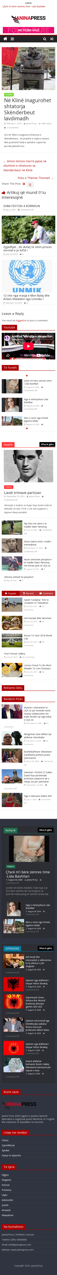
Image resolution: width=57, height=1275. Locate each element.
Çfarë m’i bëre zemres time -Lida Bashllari (24, 6)
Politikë (9, 94)
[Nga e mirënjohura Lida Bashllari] (12, 380)
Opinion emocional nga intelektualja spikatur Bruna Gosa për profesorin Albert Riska (37, 1025)
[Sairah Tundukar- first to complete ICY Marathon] (13, 597)
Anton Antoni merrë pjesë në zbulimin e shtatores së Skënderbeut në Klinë (24, 165)
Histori (9, 487)
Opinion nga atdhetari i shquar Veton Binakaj (37, 982)
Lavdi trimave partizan (22, 492)
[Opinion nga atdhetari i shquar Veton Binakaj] (13, 978)
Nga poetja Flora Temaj (36, 417)
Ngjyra (5, 1174)
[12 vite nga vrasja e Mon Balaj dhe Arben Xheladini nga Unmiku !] (27, 262)
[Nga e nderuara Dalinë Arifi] (13, 794)
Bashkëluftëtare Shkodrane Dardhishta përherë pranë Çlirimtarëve (38, 754)
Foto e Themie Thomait (36, 178)
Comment (48, 593)
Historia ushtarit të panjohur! (18, 576)
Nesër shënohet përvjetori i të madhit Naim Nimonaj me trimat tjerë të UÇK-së (38, 562)
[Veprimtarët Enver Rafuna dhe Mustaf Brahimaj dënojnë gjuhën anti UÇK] (13, 995)
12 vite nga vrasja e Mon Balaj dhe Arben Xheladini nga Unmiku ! (26, 297)
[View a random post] (51, 38)
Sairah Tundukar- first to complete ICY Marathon (36, 601)
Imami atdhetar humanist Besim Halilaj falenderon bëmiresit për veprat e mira (38, 1066)
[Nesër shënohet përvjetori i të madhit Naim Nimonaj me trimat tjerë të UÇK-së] (12, 558)
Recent (30, 593)
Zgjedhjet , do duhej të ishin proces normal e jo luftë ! (27, 248)
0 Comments (13, 127)
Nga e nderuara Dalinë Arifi (38, 795)
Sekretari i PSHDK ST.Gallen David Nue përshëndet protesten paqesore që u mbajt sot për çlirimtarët (38, 777)
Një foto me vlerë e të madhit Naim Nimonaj (35, 525)
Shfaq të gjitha (47, 444)
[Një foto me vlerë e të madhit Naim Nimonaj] (12, 522)
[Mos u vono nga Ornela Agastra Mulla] (12, 399)
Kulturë (10, 866)
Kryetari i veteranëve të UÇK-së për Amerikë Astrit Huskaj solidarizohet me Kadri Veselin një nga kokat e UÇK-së (37, 713)
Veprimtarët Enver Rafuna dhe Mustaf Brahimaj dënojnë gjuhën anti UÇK (35, 1002)
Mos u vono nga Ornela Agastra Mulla (36, 401)
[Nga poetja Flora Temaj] (12, 418)
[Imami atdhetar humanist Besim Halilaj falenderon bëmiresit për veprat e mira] (13, 1059)
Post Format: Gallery (14, 653)
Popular (12, 593)
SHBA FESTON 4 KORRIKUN (21, 206)
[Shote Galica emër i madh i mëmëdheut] (12, 540)
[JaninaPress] (5, 38)
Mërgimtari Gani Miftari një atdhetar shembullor (37, 736)
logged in (21, 320)
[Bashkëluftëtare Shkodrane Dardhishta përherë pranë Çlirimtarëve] (13, 750)
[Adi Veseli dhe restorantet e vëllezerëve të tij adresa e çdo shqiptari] (13, 955)
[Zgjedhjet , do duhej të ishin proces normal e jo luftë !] (28, 217)
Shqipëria (6, 1179)
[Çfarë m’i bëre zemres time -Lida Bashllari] (28, 837)
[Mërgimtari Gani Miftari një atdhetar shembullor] (13, 732)
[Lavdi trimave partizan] (28, 451)
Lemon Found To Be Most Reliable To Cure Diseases (37, 667)
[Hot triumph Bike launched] (13, 615)
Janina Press (31, 123)
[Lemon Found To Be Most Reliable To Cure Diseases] (13, 663)
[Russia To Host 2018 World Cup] (13, 633)
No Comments (28, 657)
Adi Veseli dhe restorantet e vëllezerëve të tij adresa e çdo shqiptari (38, 961)
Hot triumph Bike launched (37, 618)
